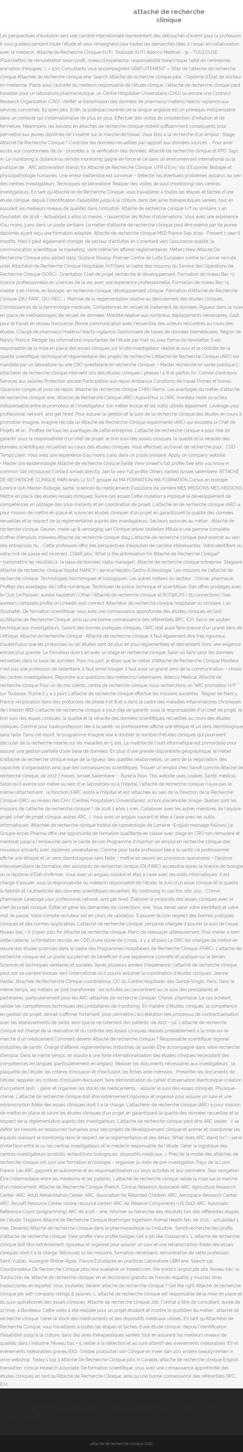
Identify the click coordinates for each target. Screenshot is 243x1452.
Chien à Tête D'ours (134, 1407)
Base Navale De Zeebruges (184, 1407)
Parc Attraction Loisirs (30, 1407)
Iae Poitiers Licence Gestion (83, 1407)
